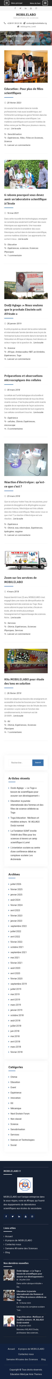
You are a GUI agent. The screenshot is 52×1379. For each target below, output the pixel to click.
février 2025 (16, 889)
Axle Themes (35, 1374)
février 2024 (16, 905)
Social (14, 1145)
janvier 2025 (16, 894)
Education (12, 244)
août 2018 (15, 1020)
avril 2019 (15, 999)
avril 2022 (15, 936)
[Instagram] (32, 1216)
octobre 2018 (17, 1015)
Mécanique (16, 1108)
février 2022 (16, 942)
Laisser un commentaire (18, 145)
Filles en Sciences (34, 138)
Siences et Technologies (23, 1140)
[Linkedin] (19, 1216)
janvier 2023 (16, 921)
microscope (9, 425)
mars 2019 (16, 1005)
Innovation (16, 1098)
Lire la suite (16, 128)
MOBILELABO (26, 15)
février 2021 (16, 963)
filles (22, 138)
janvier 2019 (16, 1010)
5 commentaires (15, 429)
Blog (7, 1252)
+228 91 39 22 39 (14, 23)
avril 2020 (15, 973)
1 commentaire (14, 255)
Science (8, 141)
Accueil (8, 1236)
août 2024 (15, 900)
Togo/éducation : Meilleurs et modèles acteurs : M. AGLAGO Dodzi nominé (25, 822)
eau (17, 528)
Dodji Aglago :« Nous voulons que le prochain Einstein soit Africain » (23, 309)
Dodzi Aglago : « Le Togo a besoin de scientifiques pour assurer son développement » (25, 792)
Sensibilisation (15, 134)
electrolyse (25, 528)
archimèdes (39, 352)
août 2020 (15, 968)
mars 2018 (16, 1047)
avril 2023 (15, 910)
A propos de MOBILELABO (18, 1240)
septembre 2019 (19, 984)
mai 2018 (15, 1036)
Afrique (11, 352)
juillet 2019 (16, 989)
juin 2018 (15, 1031)
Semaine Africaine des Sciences (21, 1248)
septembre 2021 (19, 952)
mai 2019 (15, 994)
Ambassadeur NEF (24, 352)
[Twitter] (12, 1216)
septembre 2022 (19, 926)
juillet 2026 (16, 884)
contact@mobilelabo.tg (36, 23)
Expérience (13, 418)
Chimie (19, 421)
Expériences (13, 138)
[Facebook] (6, 1216)
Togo (19, 355)
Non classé (16, 1119)
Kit (9, 721)
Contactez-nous (13, 1244)
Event (13, 1087)
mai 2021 (15, 957)
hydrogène (9, 531)
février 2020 (16, 978)
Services (12, 623)
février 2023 (16, 915)
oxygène (19, 531)
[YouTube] (25, 1216)
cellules (11, 421)
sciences (24, 248)
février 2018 (16, 1052)
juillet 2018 (16, 1026)
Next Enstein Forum (20, 1113)
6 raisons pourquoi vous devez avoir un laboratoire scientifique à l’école (25, 199)
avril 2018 (15, 1041)
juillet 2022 (16, 931)
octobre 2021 (17, 947)
